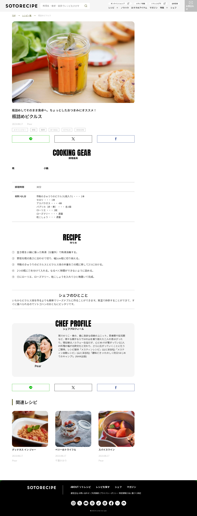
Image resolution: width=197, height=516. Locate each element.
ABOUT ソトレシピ (81, 487)
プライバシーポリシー (109, 493)
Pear (29, 124)
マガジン (154, 7)
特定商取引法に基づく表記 (130, 493)
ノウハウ (125, 7)
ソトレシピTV (156, 3)
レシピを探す (103, 487)
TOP (14, 15)
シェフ (174, 7)
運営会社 (74, 493)
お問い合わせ (84, 493)
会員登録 (175, 3)
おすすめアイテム (139, 7)
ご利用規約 (94, 493)
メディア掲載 (140, 3)
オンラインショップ (118, 3)
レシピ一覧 (26, 15)
